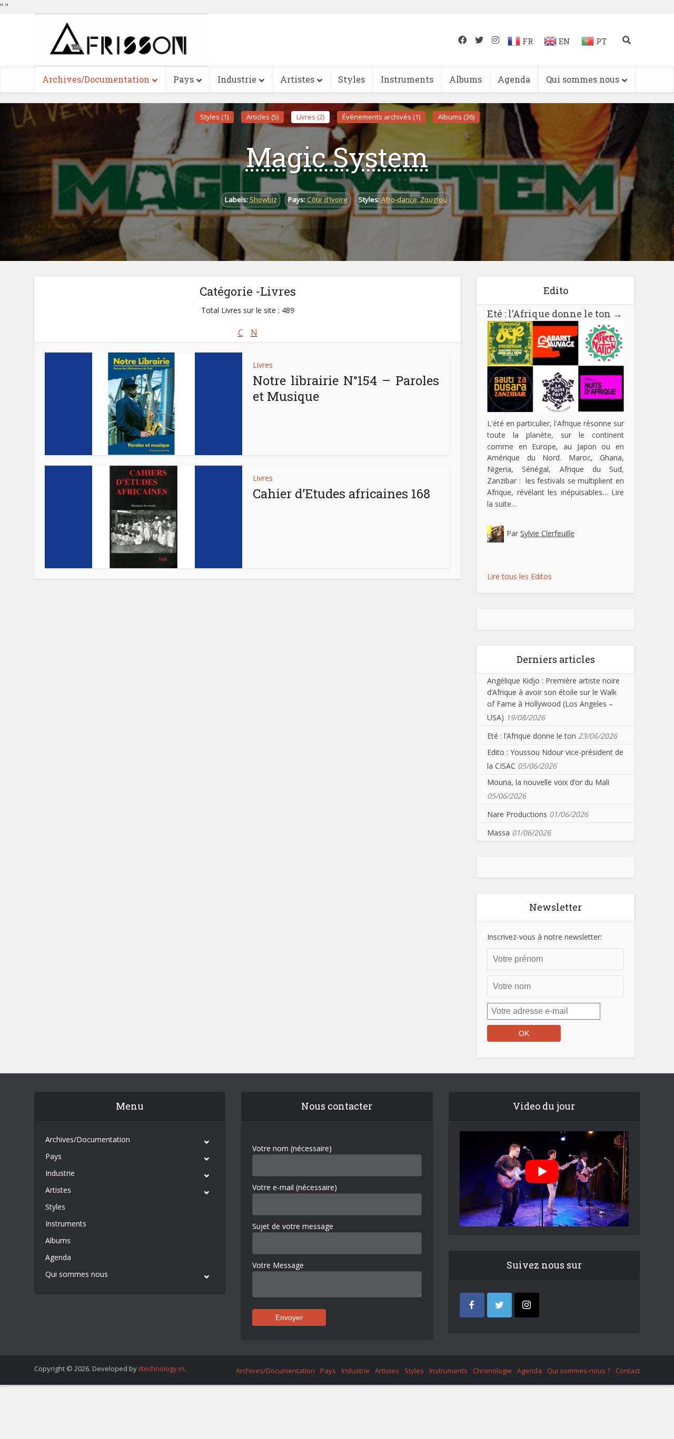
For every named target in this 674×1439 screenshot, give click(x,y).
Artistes (297, 79)
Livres (263, 365)
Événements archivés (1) (381, 117)
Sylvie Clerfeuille (547, 533)
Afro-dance (399, 199)
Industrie (236, 79)
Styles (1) (214, 117)
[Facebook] (472, 1305)
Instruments (407, 79)
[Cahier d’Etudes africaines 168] (143, 517)
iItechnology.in (161, 1368)
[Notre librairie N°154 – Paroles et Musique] (143, 404)
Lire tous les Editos (519, 576)
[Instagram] (526, 1305)
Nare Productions (517, 814)
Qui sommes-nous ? (578, 1370)
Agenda (514, 79)
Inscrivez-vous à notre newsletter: (544, 937)
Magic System (337, 157)
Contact (628, 1370)
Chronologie (492, 1370)
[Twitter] (499, 1305)
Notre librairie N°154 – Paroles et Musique (346, 388)
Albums (465, 79)
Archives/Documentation (96, 79)
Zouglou (433, 199)
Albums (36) (456, 117)
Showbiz (263, 199)
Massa (498, 833)
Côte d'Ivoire (327, 199)
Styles (351, 79)
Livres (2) (310, 117)
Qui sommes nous (582, 79)
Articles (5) (262, 117)
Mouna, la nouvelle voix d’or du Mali (548, 782)
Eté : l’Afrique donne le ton (554, 313)
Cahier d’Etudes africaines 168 (341, 493)
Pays (183, 79)
